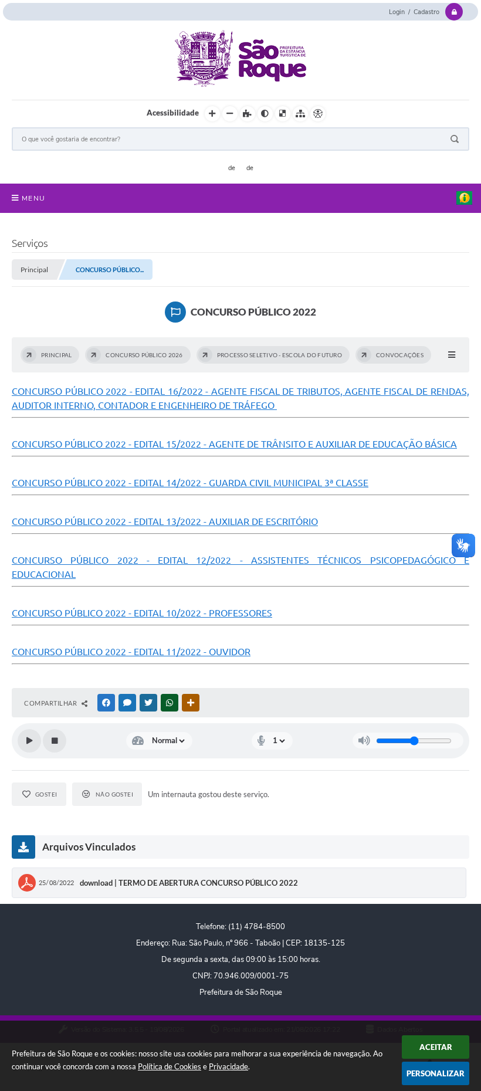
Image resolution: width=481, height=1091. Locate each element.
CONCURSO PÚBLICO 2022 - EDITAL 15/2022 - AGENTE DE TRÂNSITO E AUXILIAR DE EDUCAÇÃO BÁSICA (234, 444)
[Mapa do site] (300, 113)
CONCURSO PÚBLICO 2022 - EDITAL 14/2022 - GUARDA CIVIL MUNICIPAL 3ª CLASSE (190, 482)
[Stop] (54, 741)
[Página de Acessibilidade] (318, 113)
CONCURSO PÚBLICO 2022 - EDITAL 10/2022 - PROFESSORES (142, 613)
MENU (33, 198)
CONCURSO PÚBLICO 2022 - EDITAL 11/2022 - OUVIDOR (131, 651)
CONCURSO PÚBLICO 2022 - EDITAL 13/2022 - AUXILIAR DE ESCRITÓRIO (165, 521)
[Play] (29, 741)
